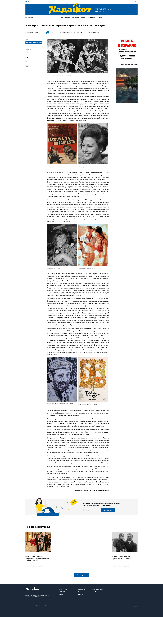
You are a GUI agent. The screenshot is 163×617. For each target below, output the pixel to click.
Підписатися (31, 2)
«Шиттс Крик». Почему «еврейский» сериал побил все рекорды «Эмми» (37, 559)
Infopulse (135, 606)
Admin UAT (28, 566)
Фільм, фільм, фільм (32, 32)
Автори (83, 17)
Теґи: (26, 39)
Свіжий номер (65, 17)
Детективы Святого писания (127, 64)
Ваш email (86, 510)
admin (52, 32)
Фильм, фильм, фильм (32, 554)
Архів (100, 17)
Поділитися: (28, 49)
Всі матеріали (81, 575)
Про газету (75, 17)
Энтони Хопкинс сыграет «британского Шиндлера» (121, 558)
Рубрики (30, 17)
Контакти (80, 594)
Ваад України (92, 17)
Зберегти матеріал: (31, 62)
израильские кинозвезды (34, 42)
